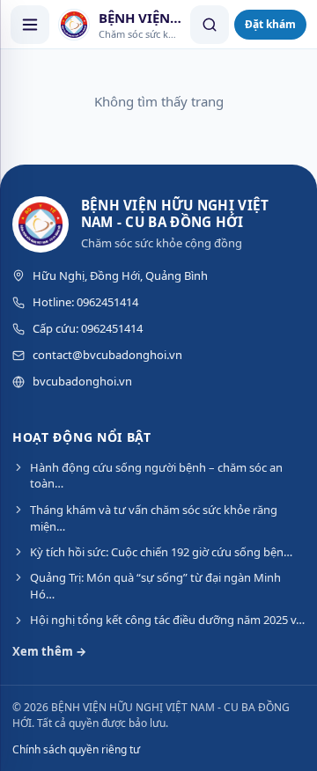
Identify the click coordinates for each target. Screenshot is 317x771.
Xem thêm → (49, 651)
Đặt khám (270, 24)
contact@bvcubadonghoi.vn (107, 355)
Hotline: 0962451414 (85, 302)
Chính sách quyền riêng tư (76, 749)
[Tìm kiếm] (209, 24)
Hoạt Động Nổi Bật (81, 437)
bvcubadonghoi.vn (82, 381)
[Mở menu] (30, 24)
